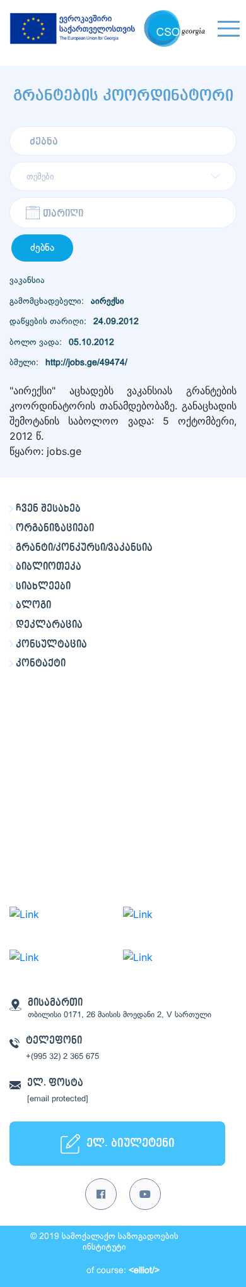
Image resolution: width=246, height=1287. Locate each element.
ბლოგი (33, 605)
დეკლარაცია (49, 624)
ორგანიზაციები (55, 528)
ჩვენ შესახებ (48, 508)
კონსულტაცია (51, 644)
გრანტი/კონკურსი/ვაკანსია (84, 547)
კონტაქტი (41, 663)
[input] (123, 212)
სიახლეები (43, 586)
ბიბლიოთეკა (48, 566)
